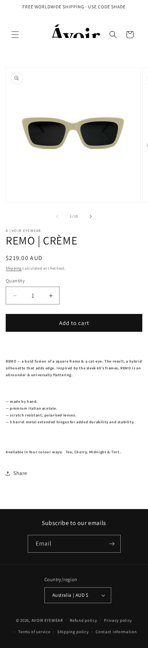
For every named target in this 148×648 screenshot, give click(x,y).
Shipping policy (73, 631)
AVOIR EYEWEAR (47, 620)
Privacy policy (118, 620)
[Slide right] (90, 216)
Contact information (116, 631)
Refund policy (83, 620)
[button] (15, 34)
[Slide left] (57, 216)
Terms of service (34, 631)
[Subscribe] (112, 544)
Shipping (14, 268)
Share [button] (20, 473)
